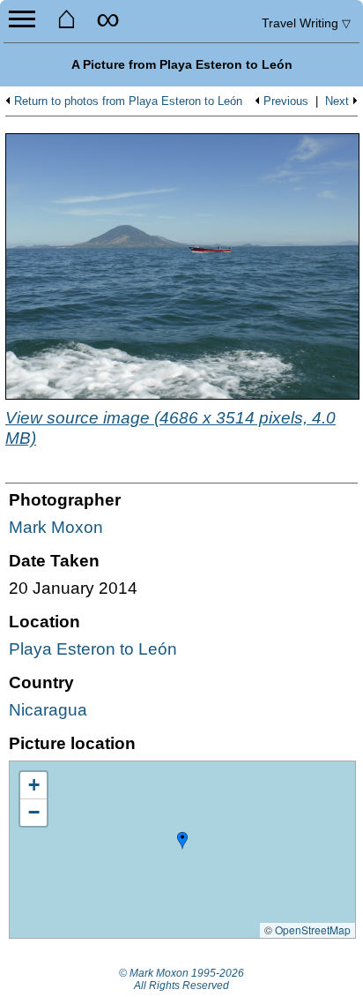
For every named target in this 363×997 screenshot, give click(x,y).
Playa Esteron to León (93, 649)
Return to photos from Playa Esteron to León (128, 101)
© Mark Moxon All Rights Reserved (181, 979)
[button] (182, 841)
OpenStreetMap (313, 929)
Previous (285, 101)
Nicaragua (48, 710)
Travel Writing (306, 23)
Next (337, 101)
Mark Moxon (56, 527)
